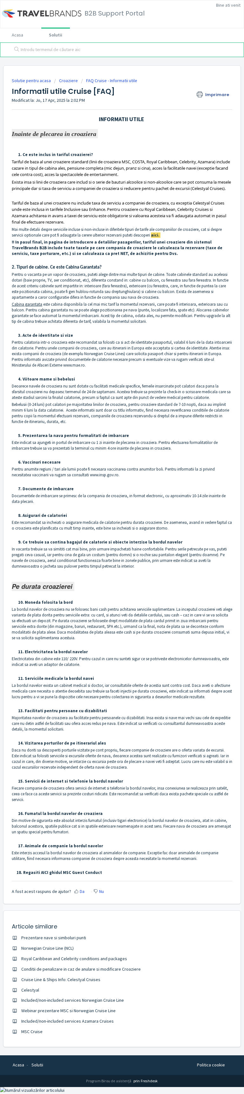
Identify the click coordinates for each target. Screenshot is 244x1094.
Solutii (55, 35)
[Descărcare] (110, 558)
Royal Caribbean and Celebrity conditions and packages (74, 958)
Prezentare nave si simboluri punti (53, 938)
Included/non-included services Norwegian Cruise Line (72, 1000)
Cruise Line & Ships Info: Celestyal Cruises (60, 979)
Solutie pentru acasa (32, 80)
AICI (44, 872)
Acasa (17, 35)
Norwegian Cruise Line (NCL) (47, 948)
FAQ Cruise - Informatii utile (111, 80)
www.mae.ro (74, 365)
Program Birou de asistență (109, 1080)
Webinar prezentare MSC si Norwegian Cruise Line (68, 1010)
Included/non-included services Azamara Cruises (67, 1021)
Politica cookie (211, 1065)
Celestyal (30, 990)
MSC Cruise (32, 1031)
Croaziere (68, 80)
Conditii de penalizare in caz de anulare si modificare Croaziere (81, 969)
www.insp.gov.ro (104, 475)
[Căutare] (15, 49)
